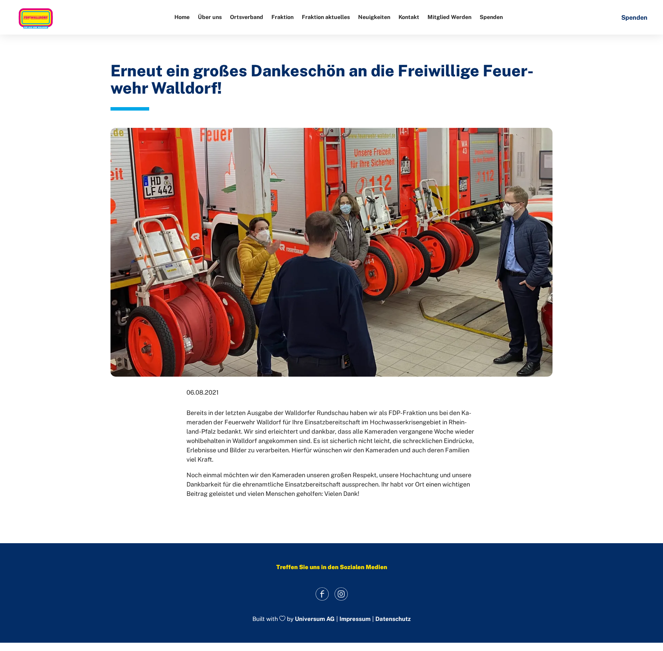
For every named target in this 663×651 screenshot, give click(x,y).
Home (182, 17)
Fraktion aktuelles (326, 17)
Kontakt (408, 17)
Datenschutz (393, 619)
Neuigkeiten (374, 17)
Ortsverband (246, 17)
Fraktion (282, 17)
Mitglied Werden (449, 17)
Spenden (491, 17)
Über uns (210, 17)
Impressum (355, 619)
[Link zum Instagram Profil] (341, 594)
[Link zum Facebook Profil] (322, 594)
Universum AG (315, 618)
